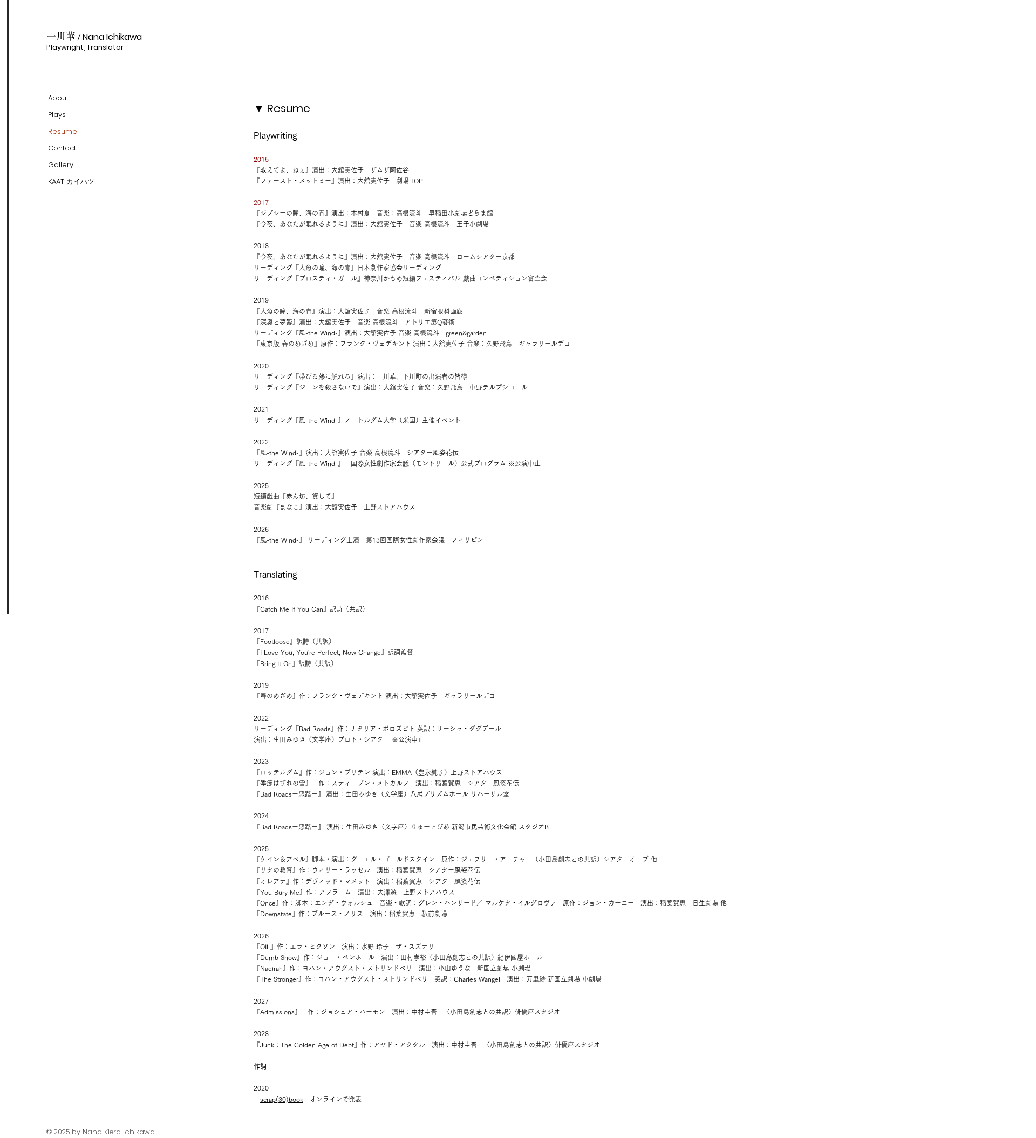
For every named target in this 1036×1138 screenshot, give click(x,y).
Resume (62, 131)
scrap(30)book (281, 1099)
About (58, 98)
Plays (57, 114)
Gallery (60, 165)
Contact (62, 148)
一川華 (66, 36)
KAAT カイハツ (71, 181)
